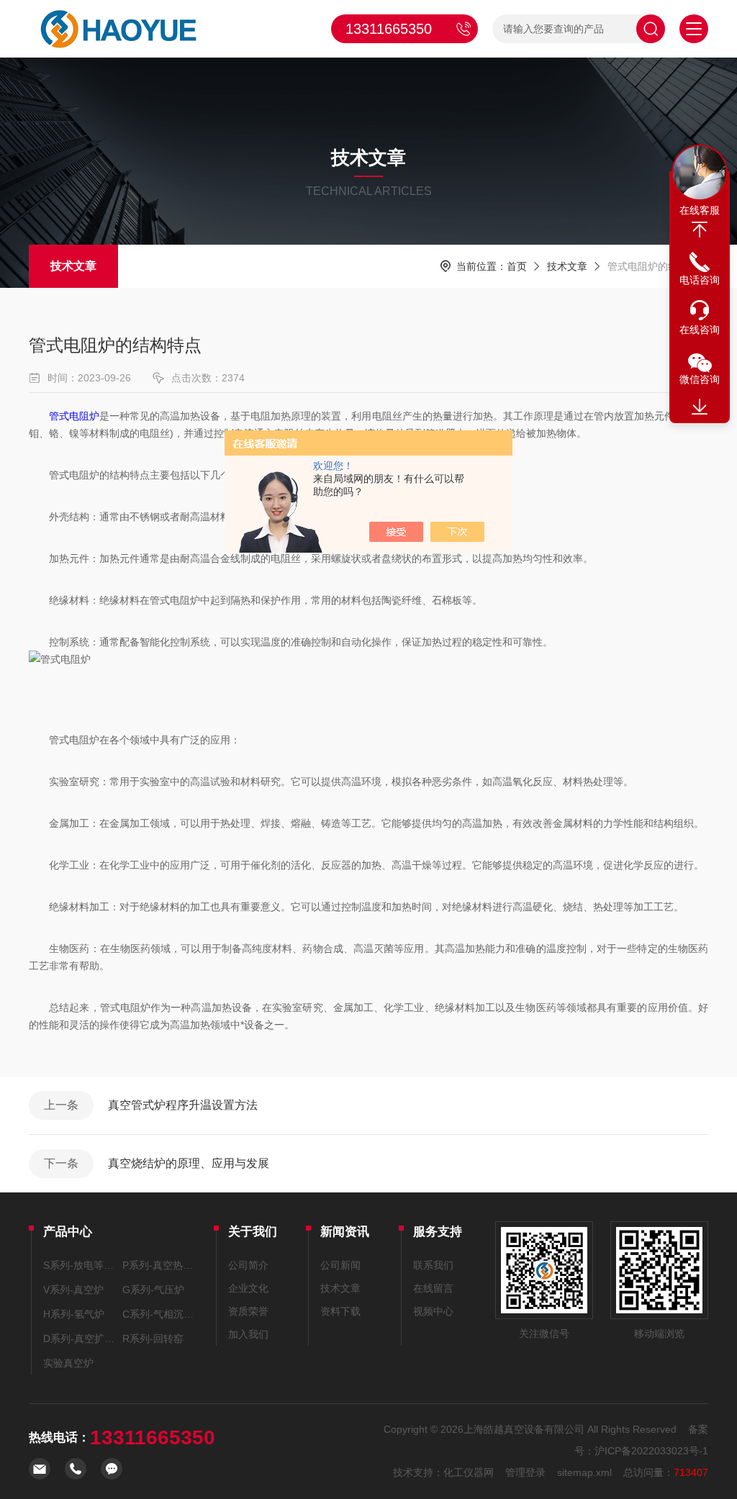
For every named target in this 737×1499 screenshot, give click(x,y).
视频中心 (433, 1311)
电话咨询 (699, 280)
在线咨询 (699, 329)
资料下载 (340, 1311)
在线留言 (433, 1288)
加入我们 (248, 1334)
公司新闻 (340, 1265)
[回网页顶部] (699, 229)
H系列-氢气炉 (73, 1314)
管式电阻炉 (74, 416)
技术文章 (73, 266)
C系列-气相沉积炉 (159, 1314)
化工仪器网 (468, 1472)
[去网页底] (699, 407)
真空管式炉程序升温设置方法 (183, 1105)
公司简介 (248, 1265)
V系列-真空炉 (73, 1289)
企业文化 (248, 1288)
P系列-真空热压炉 (159, 1265)
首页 (517, 266)
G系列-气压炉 (153, 1289)
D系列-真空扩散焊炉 (80, 1338)
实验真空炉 (68, 1363)
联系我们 (433, 1265)
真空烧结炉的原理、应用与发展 (188, 1163)
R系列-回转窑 (153, 1338)
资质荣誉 (248, 1311)
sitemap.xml (584, 1472)
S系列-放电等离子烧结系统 (80, 1265)
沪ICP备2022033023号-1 (651, 1451)
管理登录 (525, 1472)
